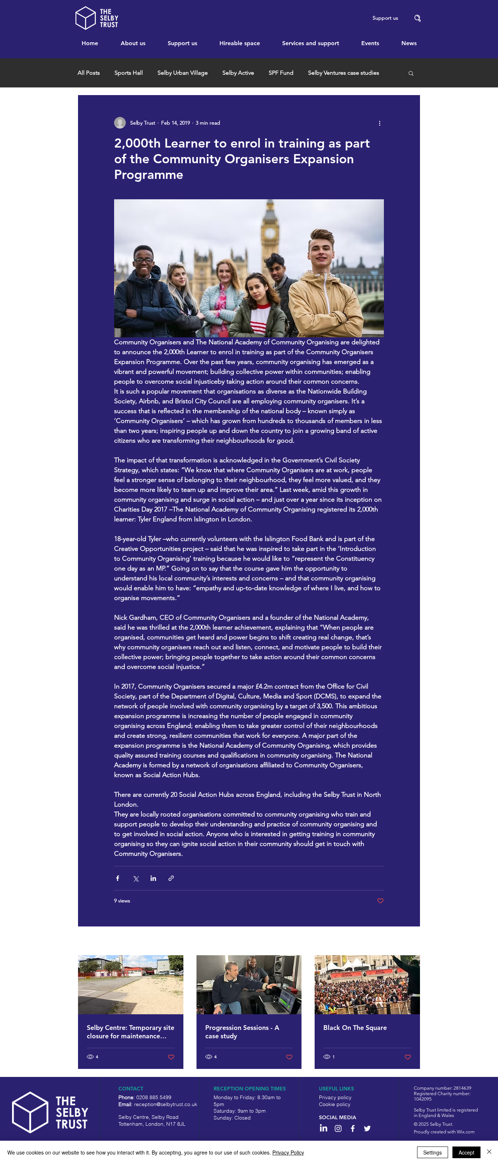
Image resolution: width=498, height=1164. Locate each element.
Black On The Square (355, 1027)
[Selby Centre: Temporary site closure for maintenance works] (130, 984)
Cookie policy (334, 1104)
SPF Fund (281, 72)
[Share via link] (171, 878)
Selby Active (238, 72)
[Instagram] (338, 1128)
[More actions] (379, 122)
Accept (466, 1152)
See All (412, 941)
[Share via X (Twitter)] (135, 878)
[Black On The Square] (367, 984)
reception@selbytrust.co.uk (165, 1104)
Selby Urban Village (182, 72)
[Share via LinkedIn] (153, 878)
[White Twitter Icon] (367, 1128)
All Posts (89, 72)
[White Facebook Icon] (352, 1128)
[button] (418, 18)
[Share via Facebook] (117, 878)
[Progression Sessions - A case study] (249, 984)
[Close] (489, 1152)
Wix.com (466, 1131)
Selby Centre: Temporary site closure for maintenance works (130, 1031)
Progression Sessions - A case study (242, 1031)
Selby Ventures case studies (343, 72)
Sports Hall (128, 72)
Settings (432, 1152)
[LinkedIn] (323, 1128)
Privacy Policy (288, 1152)
